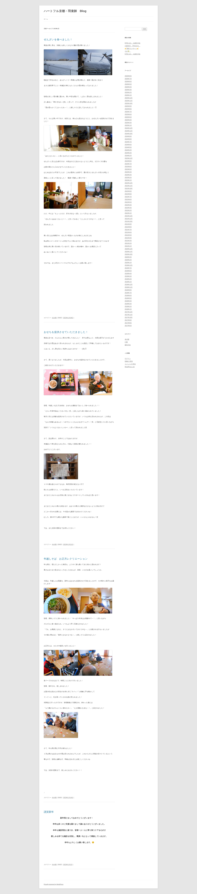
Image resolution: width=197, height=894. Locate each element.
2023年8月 (128, 161)
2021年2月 (128, 243)
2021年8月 (128, 227)
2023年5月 (128, 169)
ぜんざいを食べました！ (58, 39)
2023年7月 (128, 164)
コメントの (130, 364)
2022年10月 (128, 188)
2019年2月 (128, 279)
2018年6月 (128, 295)
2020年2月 (128, 260)
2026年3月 (128, 90)
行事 (126, 342)
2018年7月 (128, 293)
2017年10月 (128, 317)
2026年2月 (128, 92)
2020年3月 (128, 257)
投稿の (129, 361)
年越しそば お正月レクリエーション (66, 558)
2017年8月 (128, 323)
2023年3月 (128, 175)
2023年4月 (128, 172)
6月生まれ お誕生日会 (132, 54)
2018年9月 (128, 290)
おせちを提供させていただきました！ (66, 332)
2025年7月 (128, 111)
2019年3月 (128, 276)
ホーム (46, 19)
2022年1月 (128, 213)
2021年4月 (128, 238)
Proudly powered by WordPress (53, 884)
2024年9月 (128, 136)
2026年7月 (128, 79)
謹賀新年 (50, 811)
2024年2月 (128, 155)
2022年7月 (128, 197)
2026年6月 (128, 81)
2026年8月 (128, 76)
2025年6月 (128, 114)
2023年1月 (128, 180)
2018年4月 (128, 301)
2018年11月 (128, 287)
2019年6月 (128, 271)
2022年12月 (128, 183)
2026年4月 (128, 87)
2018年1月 (128, 309)
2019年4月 (128, 273)
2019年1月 (128, 282)
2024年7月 (128, 142)
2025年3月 (128, 122)
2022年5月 (128, 202)
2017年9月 (128, 320)
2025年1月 (128, 125)
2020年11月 (128, 251)
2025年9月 (128, 106)
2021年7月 (128, 229)
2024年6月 (128, 144)
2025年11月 (128, 101)
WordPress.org (130, 367)
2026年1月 (128, 95)
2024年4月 (128, 150)
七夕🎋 (128, 51)
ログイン (128, 358)
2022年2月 (128, 210)
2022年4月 (128, 205)
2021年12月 (128, 216)
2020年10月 (128, 254)
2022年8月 (128, 194)
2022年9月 (128, 191)
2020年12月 (128, 249)
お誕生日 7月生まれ (132, 46)
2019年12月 (128, 265)
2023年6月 (128, 166)
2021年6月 (128, 232)
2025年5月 (128, 117)
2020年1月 (128, 262)
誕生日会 (128, 345)
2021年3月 (128, 240)
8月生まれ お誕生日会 (132, 43)
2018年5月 (128, 298)
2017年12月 (128, 312)
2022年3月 (128, 208)
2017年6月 (128, 326)
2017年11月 (128, 315)
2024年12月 (128, 128)
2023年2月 (128, 177)
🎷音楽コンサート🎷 (132, 48)
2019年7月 (128, 268)
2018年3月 (128, 304)
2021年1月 (128, 246)
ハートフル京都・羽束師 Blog (65, 11)
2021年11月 (128, 218)
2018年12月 (128, 284)
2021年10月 (128, 221)
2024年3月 (128, 153)
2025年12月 (128, 98)
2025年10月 (128, 103)
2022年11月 (128, 186)
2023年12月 (128, 158)
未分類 (54, 318)
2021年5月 (128, 235)
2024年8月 (128, 139)
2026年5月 (128, 84)
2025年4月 (128, 120)
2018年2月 (128, 306)
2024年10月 (128, 133)
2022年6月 (128, 199)
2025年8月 (128, 109)
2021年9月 (128, 224)
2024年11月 (128, 131)
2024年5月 (128, 147)
